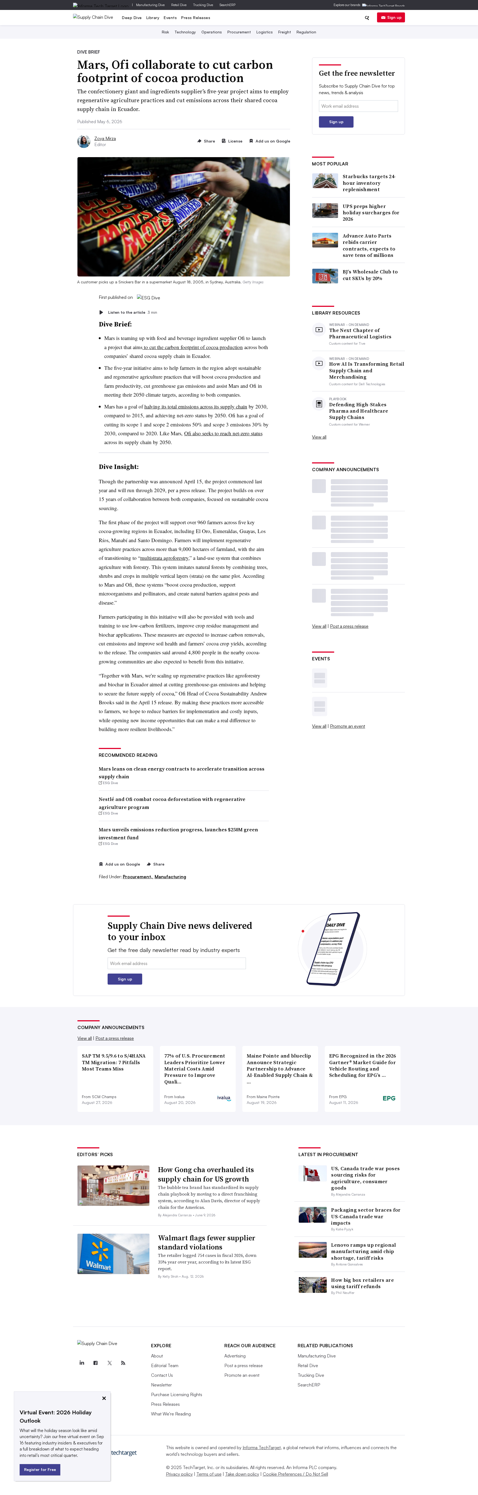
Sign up (394, 17)
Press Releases (195, 17)
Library (153, 17)
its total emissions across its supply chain (203, 406)
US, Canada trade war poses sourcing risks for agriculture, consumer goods (365, 1178)
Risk (165, 32)
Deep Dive (132, 17)
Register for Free (40, 1469)
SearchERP (227, 5)
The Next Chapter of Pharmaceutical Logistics (360, 333)
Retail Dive (178, 5)
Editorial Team (164, 1365)
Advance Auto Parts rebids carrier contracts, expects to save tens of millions (369, 246)
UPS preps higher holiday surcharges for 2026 (371, 212)
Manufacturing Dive (150, 5)
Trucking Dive (203, 5)
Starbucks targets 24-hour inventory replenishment (369, 183)
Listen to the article (132, 312)
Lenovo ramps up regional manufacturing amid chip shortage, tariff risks (363, 1251)
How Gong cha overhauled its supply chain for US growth (206, 1174)
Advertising (235, 1356)
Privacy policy (179, 1474)
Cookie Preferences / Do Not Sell (295, 1474)
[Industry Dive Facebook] (95, 1363)
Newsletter (161, 1385)
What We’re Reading (171, 1414)
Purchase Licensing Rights (176, 1394)
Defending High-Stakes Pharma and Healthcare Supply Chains (358, 411)
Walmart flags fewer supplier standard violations (206, 1242)
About (157, 1356)
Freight (284, 32)
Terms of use (209, 1474)
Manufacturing (170, 876)
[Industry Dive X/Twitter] (109, 1363)
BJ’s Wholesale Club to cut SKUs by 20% (370, 274)
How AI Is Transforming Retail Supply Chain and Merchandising (366, 370)
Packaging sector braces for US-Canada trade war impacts (366, 1216)
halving (152, 406)
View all (319, 437)
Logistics (264, 32)
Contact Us (162, 1375)
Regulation (306, 32)
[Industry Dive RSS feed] (123, 1363)
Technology (185, 32)
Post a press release (349, 626)
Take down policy (242, 1474)
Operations (211, 32)
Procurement (239, 32)
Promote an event (347, 726)
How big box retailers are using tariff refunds (362, 1283)
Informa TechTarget (262, 1447)
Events (170, 17)
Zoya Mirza (105, 138)
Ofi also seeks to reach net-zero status (223, 433)
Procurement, (138, 876)
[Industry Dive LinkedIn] (81, 1363)
